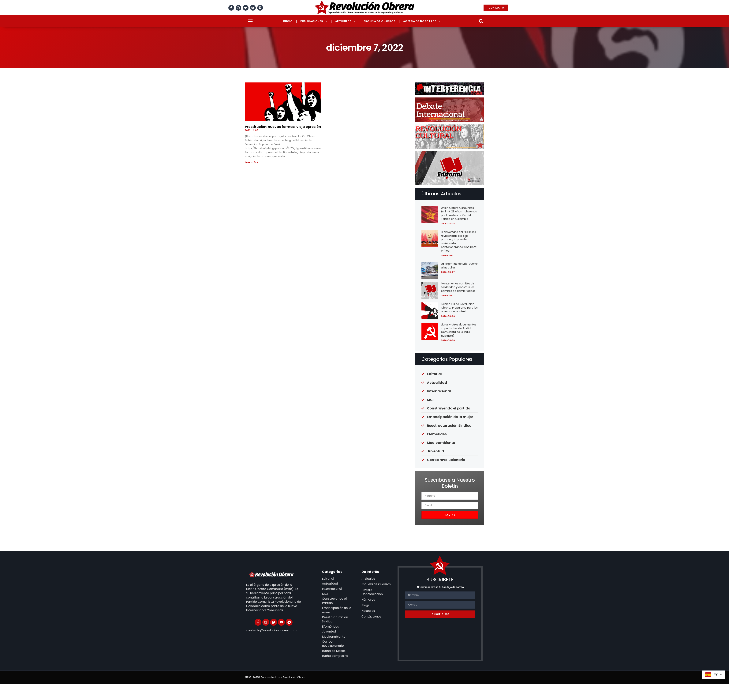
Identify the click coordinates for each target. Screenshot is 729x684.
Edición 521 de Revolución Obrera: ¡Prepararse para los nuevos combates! (459, 307)
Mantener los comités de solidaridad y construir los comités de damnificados (458, 287)
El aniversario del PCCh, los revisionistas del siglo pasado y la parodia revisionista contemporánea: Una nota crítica (459, 241)
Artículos (343, 21)
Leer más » (251, 162)
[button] (481, 21)
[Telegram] (260, 8)
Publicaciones (311, 21)
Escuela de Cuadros (379, 21)
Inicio (288, 21)
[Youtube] (253, 8)
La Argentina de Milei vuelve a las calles (459, 265)
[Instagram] (238, 8)
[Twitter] (246, 8)
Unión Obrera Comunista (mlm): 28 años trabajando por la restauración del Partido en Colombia (459, 213)
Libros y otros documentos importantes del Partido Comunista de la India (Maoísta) (458, 330)
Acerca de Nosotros (420, 21)
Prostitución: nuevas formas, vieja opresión (283, 126)
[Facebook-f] (231, 8)
